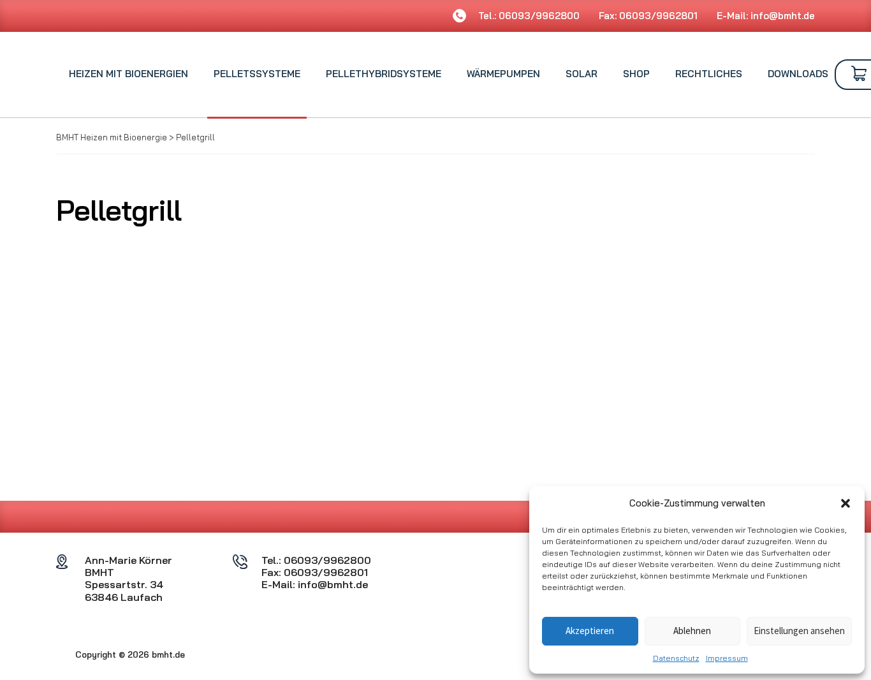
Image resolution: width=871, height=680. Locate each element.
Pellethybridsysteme (383, 74)
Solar (581, 74)
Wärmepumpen (503, 74)
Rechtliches (708, 74)
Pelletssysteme (257, 74)
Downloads (798, 74)
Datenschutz (676, 658)
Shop (636, 74)
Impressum (727, 658)
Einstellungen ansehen (799, 631)
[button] (845, 503)
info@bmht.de (782, 16)
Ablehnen (692, 631)
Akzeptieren (590, 631)
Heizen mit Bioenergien (128, 74)
